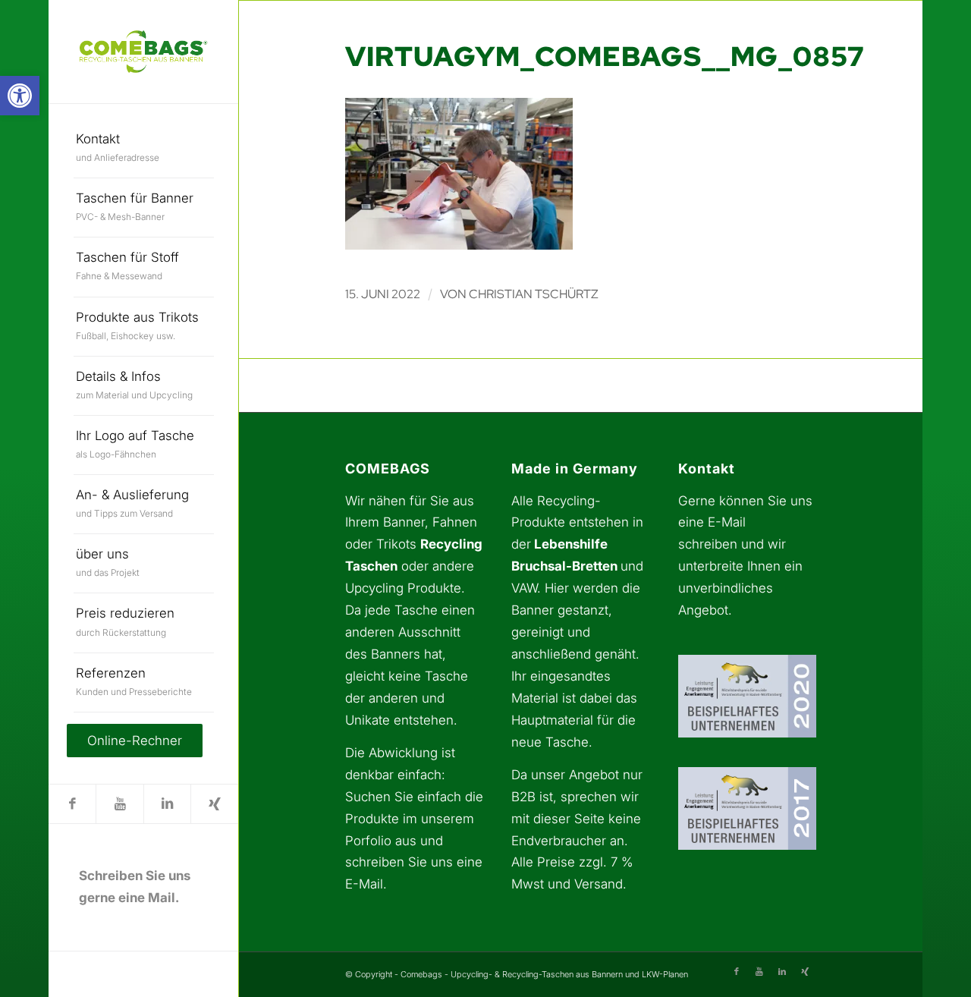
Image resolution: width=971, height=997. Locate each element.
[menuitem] (144, 148)
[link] (19, 95)
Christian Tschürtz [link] (534, 294)
